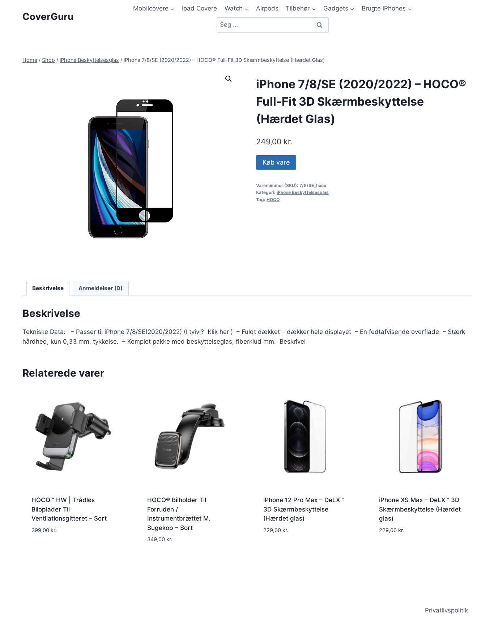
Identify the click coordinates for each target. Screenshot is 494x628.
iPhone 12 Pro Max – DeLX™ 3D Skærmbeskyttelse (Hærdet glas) (303, 509)
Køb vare (276, 162)
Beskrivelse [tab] (48, 288)
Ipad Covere (199, 8)
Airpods (267, 8)
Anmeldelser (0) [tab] (100, 288)
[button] (228, 78)
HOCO (273, 199)
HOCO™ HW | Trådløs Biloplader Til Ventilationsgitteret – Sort (69, 509)
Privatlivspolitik (446, 610)
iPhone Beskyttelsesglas (303, 192)
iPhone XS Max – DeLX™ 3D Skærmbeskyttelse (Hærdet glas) (420, 509)
